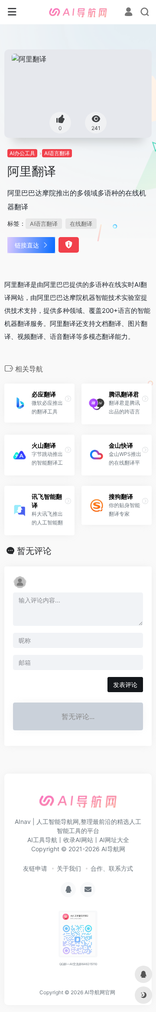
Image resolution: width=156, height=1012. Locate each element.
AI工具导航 (42, 839)
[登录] (128, 13)
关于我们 (69, 868)
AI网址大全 (114, 839)
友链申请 (35, 868)
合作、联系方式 (112, 868)
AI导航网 (113, 849)
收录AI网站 (78, 839)
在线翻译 (81, 223)
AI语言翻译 (57, 153)
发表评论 (125, 684)
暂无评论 (34, 551)
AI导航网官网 (99, 992)
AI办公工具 (22, 153)
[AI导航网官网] (78, 12)
